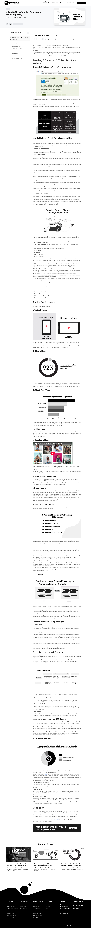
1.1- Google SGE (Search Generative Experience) (20, 42)
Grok (75, 39)
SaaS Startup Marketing (38, 920)
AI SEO (34, 904)
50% (45, 774)
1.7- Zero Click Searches (17, 58)
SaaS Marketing (36, 908)
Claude (67, 39)
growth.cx (46, 814)
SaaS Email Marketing (38, 913)
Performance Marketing (12, 908)
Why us (48, 904)
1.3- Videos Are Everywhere (18, 48)
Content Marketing (11, 906)
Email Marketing (10, 920)
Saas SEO (35, 917)
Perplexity (58, 39)
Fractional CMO (10, 913)
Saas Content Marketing (38, 915)
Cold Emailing (10, 911)
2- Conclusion (13, 61)
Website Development (12, 915)
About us (48, 906)
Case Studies (23, 904)
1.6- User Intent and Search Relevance (20, 56)
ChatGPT (39, 39)
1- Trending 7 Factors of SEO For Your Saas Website (19, 38)
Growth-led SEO (55, 819)
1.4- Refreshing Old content (18, 51)
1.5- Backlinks (15, 53)
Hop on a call (81, 3)
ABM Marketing (36, 906)
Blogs (47, 908)
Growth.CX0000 (12, 3)
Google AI (49, 39)
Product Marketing (11, 917)
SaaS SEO (9, 904)
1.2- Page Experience (16, 46)
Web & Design (23, 908)
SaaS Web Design (37, 911)
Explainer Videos (24, 911)
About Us (62, 2)
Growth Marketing (24, 906)
